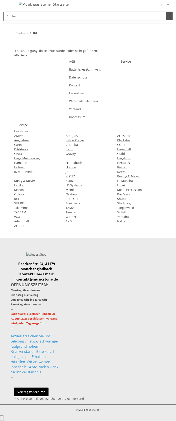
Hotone (71, 167)
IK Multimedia (24, 172)
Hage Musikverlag (27, 158)
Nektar (122, 221)
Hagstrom (124, 158)
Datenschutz (78, 77)
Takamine (21, 208)
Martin (19, 190)
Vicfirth (122, 212)
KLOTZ (70, 176)
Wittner (71, 217)
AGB (72, 61)
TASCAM (20, 212)
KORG (70, 181)
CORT (121, 145)
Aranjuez (72, 136)
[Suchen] (169, 16)
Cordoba (72, 145)
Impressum (77, 117)
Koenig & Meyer (128, 176)
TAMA (70, 208)
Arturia (19, 226)
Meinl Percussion (129, 190)
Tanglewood (125, 208)
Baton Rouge (75, 140)
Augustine (21, 140)
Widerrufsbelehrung (84, 101)
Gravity (71, 154)
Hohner (19, 167)
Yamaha (123, 217)
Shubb (122, 199)
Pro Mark (123, 194)
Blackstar (123, 140)
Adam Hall (21, 221)
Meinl (70, 190)
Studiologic (125, 203)
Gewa (18, 154)
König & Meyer (24, 181)
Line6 (121, 185)
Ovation (71, 194)
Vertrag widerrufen (31, 392)
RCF (17, 199)
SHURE (19, 203)
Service (126, 61)
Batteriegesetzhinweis (85, 69)
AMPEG (19, 136)
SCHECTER (73, 199)
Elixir (69, 149)
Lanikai (19, 185)
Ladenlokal (77, 93)
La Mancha (125, 181)
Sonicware (73, 203)
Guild (121, 154)
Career (19, 145)
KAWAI (121, 172)
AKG (69, 221)
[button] (145, 5)
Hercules (123, 163)
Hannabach (74, 163)
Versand (75, 109)
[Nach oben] (1, 418)
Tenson (71, 212)
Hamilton (20, 163)
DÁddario (21, 149)
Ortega (19, 194)
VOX (17, 217)
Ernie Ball (124, 149)
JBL (68, 172)
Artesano (123, 136)
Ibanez (122, 167)
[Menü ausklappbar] (8, 5)
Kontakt (74, 85)
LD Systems (74, 185)
